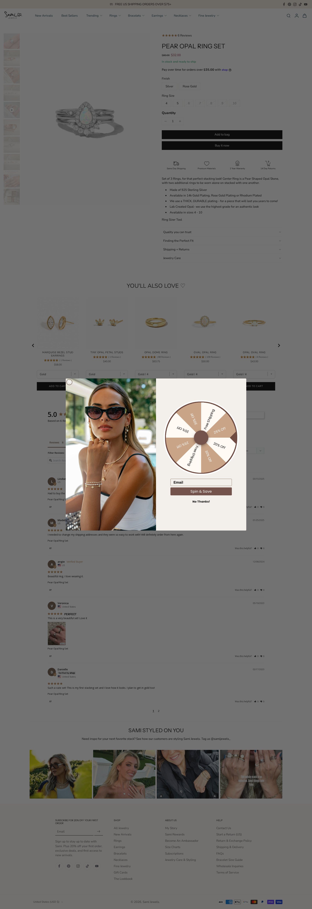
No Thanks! (201, 502)
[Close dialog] (69, 382)
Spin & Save (201, 491)
